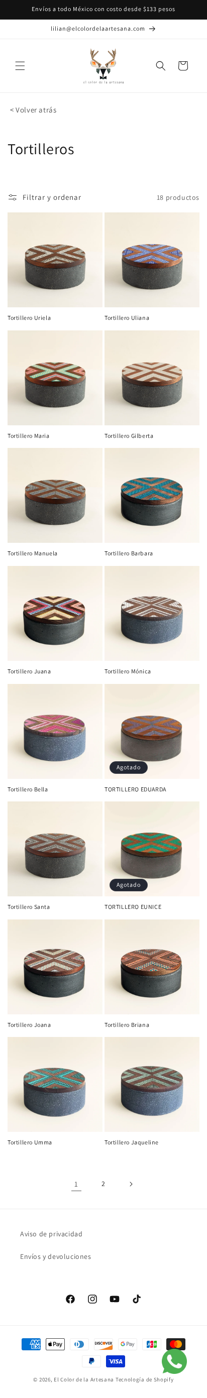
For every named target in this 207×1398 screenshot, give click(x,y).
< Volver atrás (33, 109)
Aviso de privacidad (51, 1233)
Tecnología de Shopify (145, 1379)
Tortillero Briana (127, 1024)
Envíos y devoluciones (55, 1256)
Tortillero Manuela (33, 553)
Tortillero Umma (30, 1142)
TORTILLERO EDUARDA (135, 789)
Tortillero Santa (29, 906)
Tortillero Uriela (29, 317)
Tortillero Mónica (128, 671)
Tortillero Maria (29, 435)
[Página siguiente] (131, 1184)
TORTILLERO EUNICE (133, 906)
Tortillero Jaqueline (132, 1142)
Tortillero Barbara (129, 553)
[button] (20, 66)
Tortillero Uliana (127, 317)
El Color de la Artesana (84, 1379)
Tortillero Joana (29, 1024)
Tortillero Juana (29, 671)
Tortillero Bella (28, 789)
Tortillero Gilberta (129, 435)
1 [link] (76, 1184)
